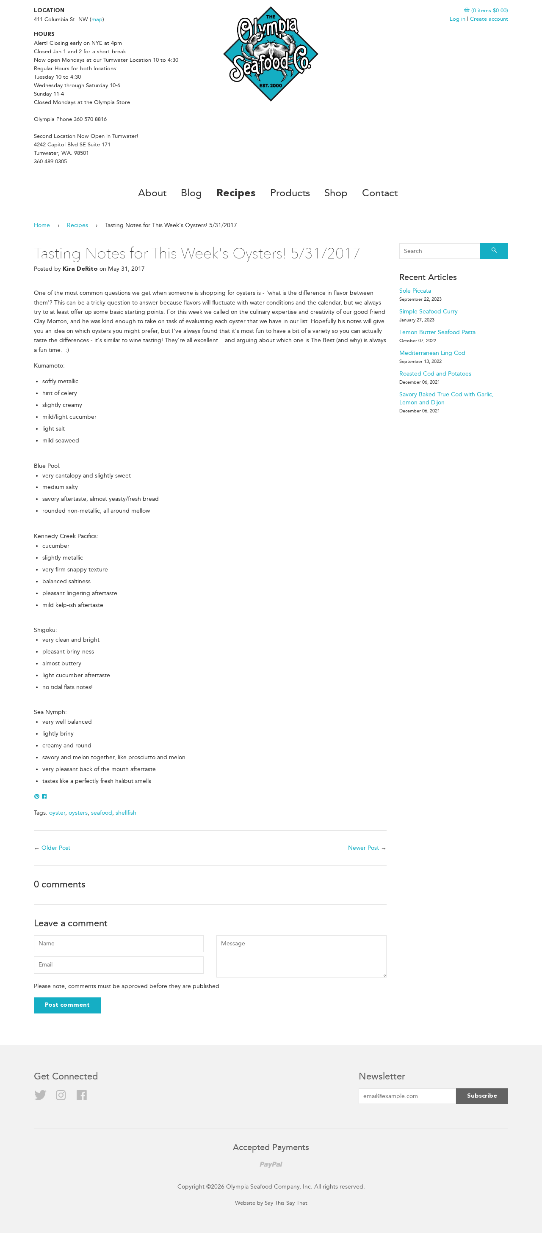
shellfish (126, 812)
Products (290, 193)
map (96, 19)
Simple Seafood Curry (428, 311)
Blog (191, 193)
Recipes (236, 194)
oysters (78, 812)
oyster (57, 812)
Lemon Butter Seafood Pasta (437, 332)
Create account (489, 19)
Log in (457, 19)
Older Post (55, 847)
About (152, 193)
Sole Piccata (415, 290)
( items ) (489, 10)
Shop (336, 193)
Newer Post (363, 847)
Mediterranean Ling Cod (432, 353)
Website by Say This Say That (271, 1203)
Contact (380, 193)
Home (42, 225)
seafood (101, 812)
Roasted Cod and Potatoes (435, 373)
